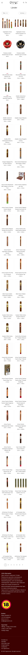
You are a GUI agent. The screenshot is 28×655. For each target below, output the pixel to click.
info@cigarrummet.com (6, 621)
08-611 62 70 (4, 619)
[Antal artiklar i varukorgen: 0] (26, 2)
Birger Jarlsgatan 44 (6, 615)
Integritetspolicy (5, 645)
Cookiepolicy (4, 646)
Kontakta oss (4, 640)
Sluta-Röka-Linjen (5, 643)
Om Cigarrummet (5, 648)
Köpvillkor (3, 641)
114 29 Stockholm (5, 617)
